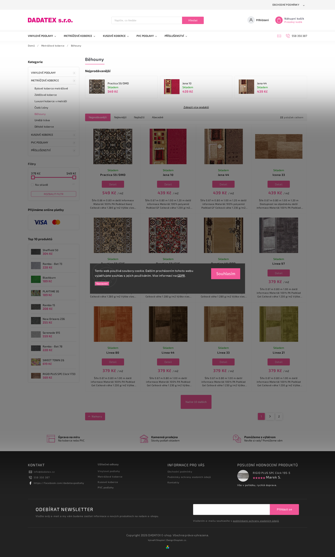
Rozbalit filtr (53, 194)
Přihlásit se (284, 509)
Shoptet (160, 540)
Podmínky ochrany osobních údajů (189, 476)
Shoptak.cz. (180, 540)
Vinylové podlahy (43, 72)
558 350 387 (42, 477)
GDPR (181, 275)
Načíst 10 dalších (196, 401)
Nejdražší (139, 117)
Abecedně (157, 117)
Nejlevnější (120, 117)
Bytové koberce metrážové (51, 88)
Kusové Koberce (42, 134)
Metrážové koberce (45, 80)
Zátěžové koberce (46, 94)
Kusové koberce (108, 482)
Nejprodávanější (98, 117)
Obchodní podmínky (286, 4)
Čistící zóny (41, 107)
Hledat (193, 20)
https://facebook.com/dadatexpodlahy (59, 482)
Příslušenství (41, 150)
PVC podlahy (39, 142)
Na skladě (55, 184)
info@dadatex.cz (44, 471)
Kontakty (173, 482)
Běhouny (40, 114)
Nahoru (97, 416)
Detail (113, 184)
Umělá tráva (42, 120)
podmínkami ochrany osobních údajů (256, 520)
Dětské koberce (44, 126)
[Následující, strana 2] (270, 416)
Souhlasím (225, 273)
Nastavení (102, 283)
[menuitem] (44, 36)
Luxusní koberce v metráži (51, 101)
